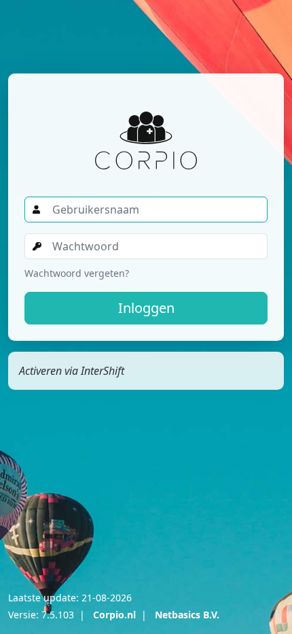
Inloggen (146, 308)
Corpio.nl (114, 614)
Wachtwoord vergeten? (76, 273)
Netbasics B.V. (187, 614)
